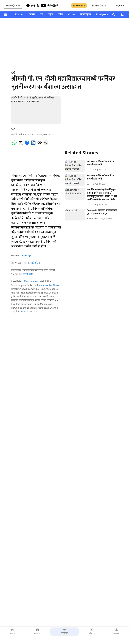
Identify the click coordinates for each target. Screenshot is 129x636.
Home (12, 633)
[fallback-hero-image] (75, 166)
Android (24, 312)
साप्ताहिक (85, 15)
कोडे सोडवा (35, 263)
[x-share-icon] (20, 144)
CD (13, 129)
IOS (35, 312)
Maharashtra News (49, 285)
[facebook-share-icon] (27, 144)
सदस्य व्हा (26, 255)
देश (41, 15)
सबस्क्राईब (80, 6)
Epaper (19, 15)
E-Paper (37, 633)
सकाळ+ (116, 633)
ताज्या (32, 15)
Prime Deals (99, 5)
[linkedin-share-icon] (33, 144)
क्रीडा (60, 15)
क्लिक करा (28, 274)
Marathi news (31, 281)
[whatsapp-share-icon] (14, 144)
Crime (71, 15)
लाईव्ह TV (92, 633)
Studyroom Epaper (107, 15)
